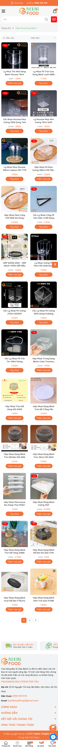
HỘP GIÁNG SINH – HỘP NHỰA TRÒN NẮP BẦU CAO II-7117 (14, 264)
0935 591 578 (19, 695)
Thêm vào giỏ (14, 83)
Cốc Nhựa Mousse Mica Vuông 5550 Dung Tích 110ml (14, 121)
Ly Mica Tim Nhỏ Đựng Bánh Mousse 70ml (14, 73)
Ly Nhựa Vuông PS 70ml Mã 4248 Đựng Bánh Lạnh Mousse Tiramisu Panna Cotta (43, 264)
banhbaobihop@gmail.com (23, 700)
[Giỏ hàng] (54, 11)
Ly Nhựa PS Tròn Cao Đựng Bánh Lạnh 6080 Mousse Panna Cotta (44, 73)
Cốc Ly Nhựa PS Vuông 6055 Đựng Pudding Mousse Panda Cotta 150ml (43, 312)
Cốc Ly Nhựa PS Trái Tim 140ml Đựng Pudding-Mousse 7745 (14, 360)
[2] (35, 620)
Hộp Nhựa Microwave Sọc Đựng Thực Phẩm (14, 503)
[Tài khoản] (17, 3)
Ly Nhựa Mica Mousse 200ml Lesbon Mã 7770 (14, 168)
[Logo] (29, 11)
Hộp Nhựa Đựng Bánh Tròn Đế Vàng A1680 (14, 551)
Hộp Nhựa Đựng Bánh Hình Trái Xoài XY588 (43, 599)
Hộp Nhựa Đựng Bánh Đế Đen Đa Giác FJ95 (43, 551)
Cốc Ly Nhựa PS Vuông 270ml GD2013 (14, 312)
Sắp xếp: (10, 38)
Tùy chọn (43, 83)
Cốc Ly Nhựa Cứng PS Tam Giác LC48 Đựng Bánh (43, 217)
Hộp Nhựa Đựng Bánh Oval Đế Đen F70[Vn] (14, 599)
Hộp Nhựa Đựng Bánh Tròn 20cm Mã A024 (43, 455)
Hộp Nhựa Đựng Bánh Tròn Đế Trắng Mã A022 (43, 408)
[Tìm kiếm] (46, 19)
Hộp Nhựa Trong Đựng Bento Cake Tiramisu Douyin (43, 360)
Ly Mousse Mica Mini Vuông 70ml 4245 (43, 121)
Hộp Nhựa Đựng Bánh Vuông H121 (43, 503)
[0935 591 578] (37, 3)
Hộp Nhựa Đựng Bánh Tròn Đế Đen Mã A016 (14, 455)
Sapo (36, 737)
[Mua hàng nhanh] (54, 19)
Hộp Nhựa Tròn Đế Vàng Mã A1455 (14, 408)
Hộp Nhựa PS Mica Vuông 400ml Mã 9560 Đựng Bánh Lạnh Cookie (43, 169)
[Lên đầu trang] (53, 720)
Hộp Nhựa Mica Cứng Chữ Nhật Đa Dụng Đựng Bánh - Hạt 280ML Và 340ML (14, 217)
